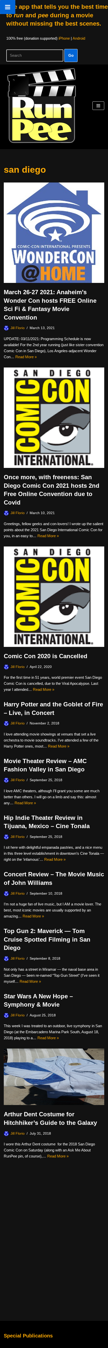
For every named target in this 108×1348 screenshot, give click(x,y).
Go (71, 55)
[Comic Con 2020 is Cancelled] (54, 596)
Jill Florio (18, 328)
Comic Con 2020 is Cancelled (45, 656)
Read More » (26, 357)
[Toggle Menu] (7, 7)
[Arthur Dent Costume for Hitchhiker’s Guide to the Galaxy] (54, 1077)
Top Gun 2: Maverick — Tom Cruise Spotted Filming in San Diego (47, 939)
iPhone (64, 38)
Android (79, 38)
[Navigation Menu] (98, 105)
